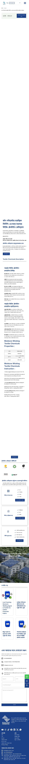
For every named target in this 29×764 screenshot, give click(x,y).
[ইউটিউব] (2, 730)
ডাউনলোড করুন (10, 15)
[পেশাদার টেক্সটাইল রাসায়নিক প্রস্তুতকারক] (4, 3)
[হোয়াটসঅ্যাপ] (27, 676)
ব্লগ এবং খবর (3, 741)
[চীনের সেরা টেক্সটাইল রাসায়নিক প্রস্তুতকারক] (6, 720)
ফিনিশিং (7, 238)
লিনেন (21, 240)
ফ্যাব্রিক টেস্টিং (17, 736)
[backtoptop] (27, 685)
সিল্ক (23, 240)
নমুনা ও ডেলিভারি (17, 739)
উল (19, 240)
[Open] (25, 3)
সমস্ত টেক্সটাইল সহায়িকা (20, 500)
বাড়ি (2, 8)
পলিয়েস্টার (8, 240)
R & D (2, 738)
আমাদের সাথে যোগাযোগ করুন (21, 15)
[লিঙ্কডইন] (14, 730)
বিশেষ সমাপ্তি (10, 238)
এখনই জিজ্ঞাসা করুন (20, 540)
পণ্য (5, 8)
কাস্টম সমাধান (16, 734)
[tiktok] (8, 730)
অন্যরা (25, 240)
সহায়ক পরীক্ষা (16, 738)
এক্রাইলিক (14, 240)
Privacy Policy (4, 744)
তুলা (5, 240)
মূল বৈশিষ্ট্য (4, 15)
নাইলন (11, 240)
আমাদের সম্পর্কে (4, 739)
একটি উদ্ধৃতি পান (14, 457)
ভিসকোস (17, 240)
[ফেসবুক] (11, 730)
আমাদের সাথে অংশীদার (14, 575)
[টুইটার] (17, 730)
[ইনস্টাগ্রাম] (5, 730)
